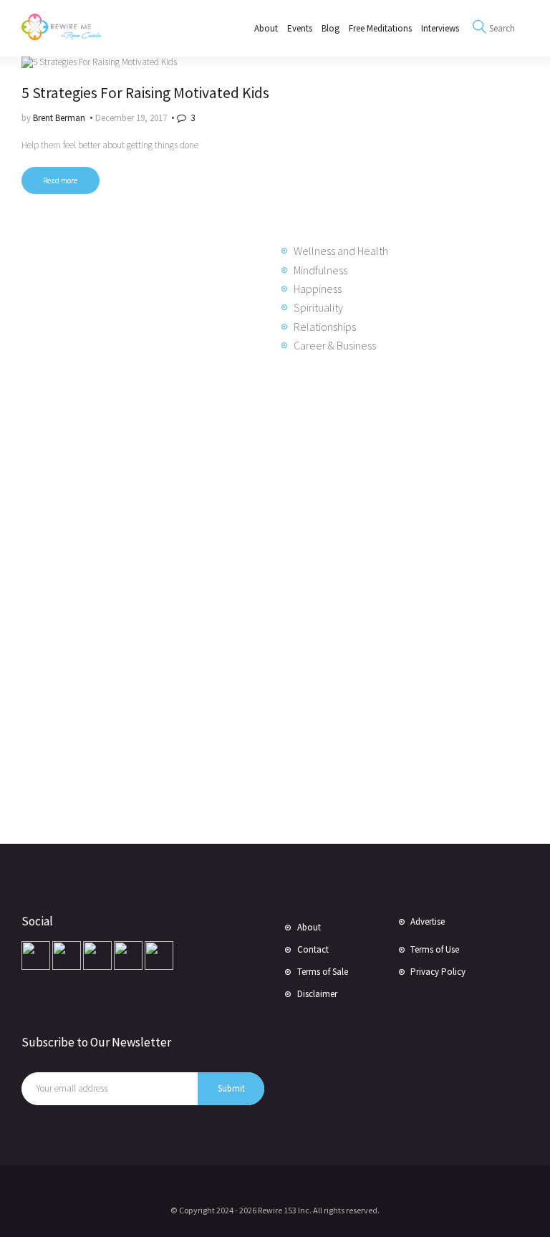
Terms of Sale (322, 972)
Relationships (325, 326)
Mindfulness (320, 270)
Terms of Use (434, 949)
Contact (313, 949)
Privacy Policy (437, 972)
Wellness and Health (341, 251)
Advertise (427, 921)
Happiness (318, 288)
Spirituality (318, 307)
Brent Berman (60, 118)
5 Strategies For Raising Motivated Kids (145, 92)
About (309, 927)
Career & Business (335, 345)
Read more (60, 180)
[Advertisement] (136, 597)
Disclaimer (317, 994)
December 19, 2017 (131, 118)
